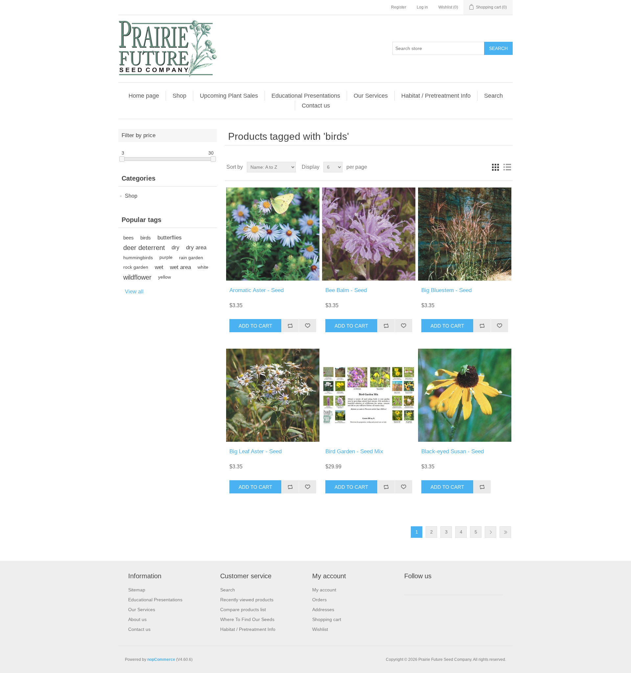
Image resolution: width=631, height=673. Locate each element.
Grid (495, 167)
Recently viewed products (246, 599)
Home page (144, 95)
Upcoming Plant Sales (229, 95)
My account (324, 589)
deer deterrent (144, 247)
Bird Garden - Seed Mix (354, 451)
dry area (196, 247)
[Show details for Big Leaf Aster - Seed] (272, 395)
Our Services (371, 95)
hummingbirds (138, 257)
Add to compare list (290, 325)
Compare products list (243, 609)
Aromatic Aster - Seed (256, 290)
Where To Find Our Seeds (247, 619)
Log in (422, 7)
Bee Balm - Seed (346, 290)
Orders (319, 599)
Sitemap (136, 589)
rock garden (135, 267)
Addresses (323, 609)
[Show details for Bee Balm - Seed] (368, 234)
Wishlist (320, 629)
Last (505, 532)
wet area (180, 267)
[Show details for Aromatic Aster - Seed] (272, 234)
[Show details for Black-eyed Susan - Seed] (464, 395)
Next (490, 532)
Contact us (316, 105)
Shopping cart (326, 619)
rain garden (191, 257)
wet (159, 267)
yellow (164, 277)
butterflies (169, 238)
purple (166, 257)
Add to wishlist (307, 325)
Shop (179, 95)
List (507, 167)
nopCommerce (161, 659)
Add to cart (255, 326)
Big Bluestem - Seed (446, 290)
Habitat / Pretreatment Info (436, 95)
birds (145, 237)
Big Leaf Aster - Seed (255, 451)
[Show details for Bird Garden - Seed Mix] (368, 395)
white (203, 267)
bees (128, 237)
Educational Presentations (305, 95)
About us (137, 619)
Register (398, 7)
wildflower (137, 277)
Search (498, 48)
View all (134, 291)
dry (175, 247)
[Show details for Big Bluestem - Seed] (464, 234)
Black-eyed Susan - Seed (452, 451)
